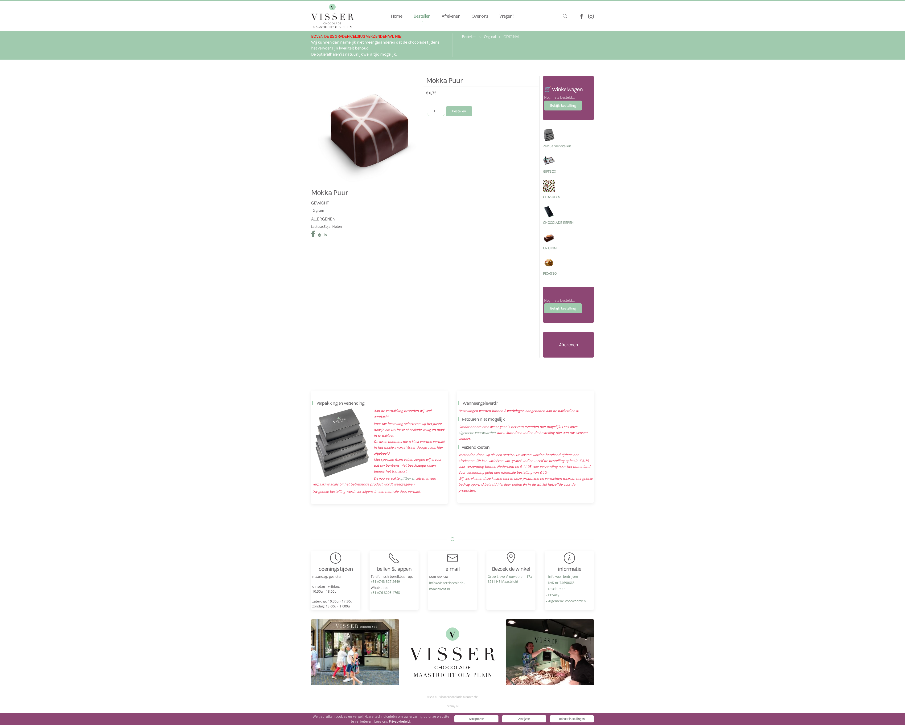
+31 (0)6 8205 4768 (385, 592)
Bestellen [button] (422, 16)
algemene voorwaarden (477, 432)
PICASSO (550, 273)
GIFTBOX (549, 171)
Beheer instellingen (572, 719)
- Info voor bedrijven (562, 576)
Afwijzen (524, 719)
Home (396, 16)
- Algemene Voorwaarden (566, 601)
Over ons (480, 16)
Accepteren (476, 719)
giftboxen (407, 478)
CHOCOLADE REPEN (558, 222)
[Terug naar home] (332, 16)
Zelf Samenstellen (557, 146)
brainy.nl (452, 706)
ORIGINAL (550, 248)
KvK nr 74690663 (561, 582)
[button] (565, 16)
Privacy (553, 595)
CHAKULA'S (551, 197)
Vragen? (506, 16)
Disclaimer (556, 589)
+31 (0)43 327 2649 (385, 581)
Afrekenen (451, 16)
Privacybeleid (399, 721)
